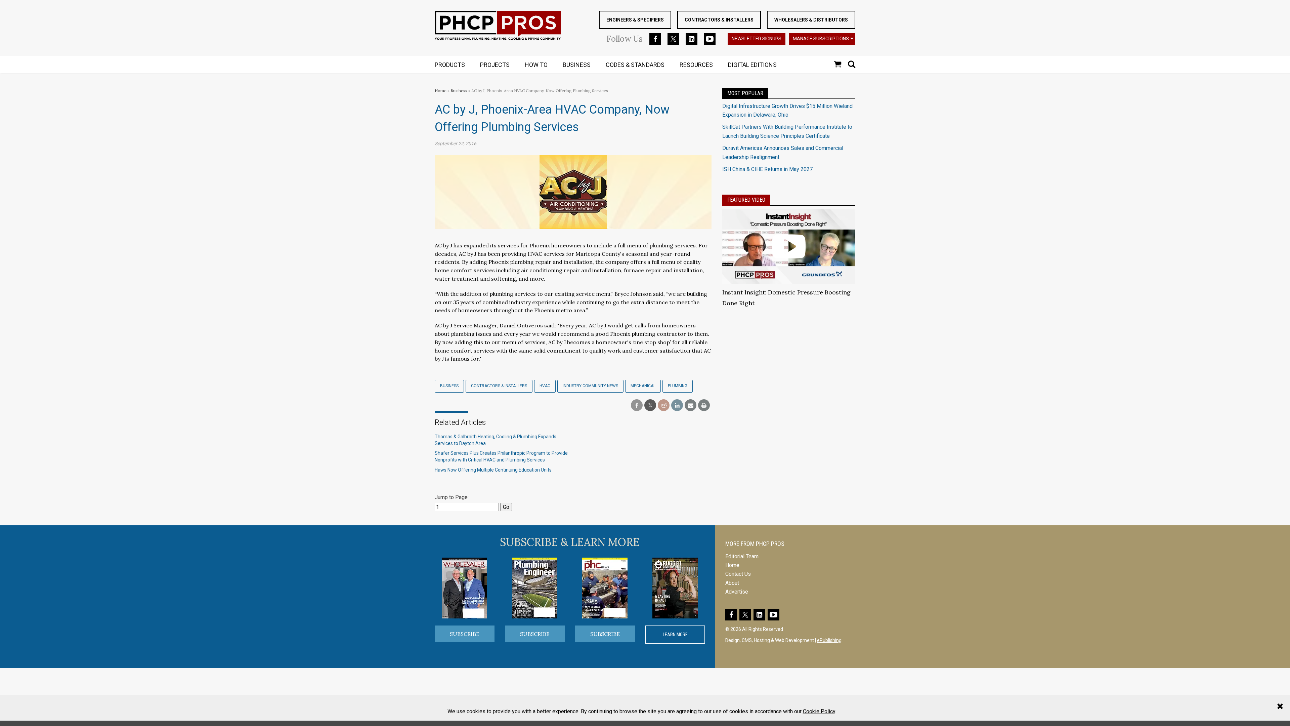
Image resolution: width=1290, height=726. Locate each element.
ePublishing (829, 640)
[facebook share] (637, 405)
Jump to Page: (452, 497)
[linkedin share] (677, 405)
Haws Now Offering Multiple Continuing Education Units (493, 470)
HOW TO (536, 64)
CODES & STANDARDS (635, 64)
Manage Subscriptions (821, 38)
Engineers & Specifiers (635, 20)
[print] (704, 405)
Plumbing (677, 386)
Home (440, 90)
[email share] (690, 405)
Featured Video (746, 200)
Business (459, 90)
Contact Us (738, 574)
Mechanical (643, 386)
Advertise (736, 592)
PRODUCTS (450, 64)
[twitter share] (650, 405)
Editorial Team (742, 556)
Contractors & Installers (719, 20)
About (732, 583)
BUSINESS (577, 64)
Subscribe (464, 634)
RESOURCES (696, 64)
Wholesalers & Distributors (811, 20)
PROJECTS (495, 64)
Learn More (675, 634)
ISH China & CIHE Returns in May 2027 (767, 169)
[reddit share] (664, 405)
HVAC (545, 386)
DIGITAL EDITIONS (752, 64)
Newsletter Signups (756, 38)
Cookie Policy (819, 711)
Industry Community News (590, 386)
